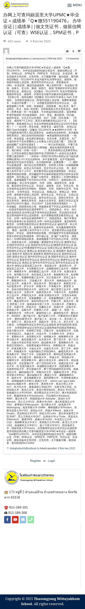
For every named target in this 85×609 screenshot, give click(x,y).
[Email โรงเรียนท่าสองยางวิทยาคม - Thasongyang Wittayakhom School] (23, 519)
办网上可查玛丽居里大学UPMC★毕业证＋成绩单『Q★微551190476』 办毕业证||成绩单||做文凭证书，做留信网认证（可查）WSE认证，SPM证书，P (42, 24)
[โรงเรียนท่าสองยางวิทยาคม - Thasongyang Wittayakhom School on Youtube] (15, 519)
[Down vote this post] (79, 51)
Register (35, 460)
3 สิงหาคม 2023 (66, 448)
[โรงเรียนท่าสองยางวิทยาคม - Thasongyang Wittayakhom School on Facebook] (7, 519)
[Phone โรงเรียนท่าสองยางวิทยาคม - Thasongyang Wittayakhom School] (30, 519)
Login (51, 460)
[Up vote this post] (67, 51)
